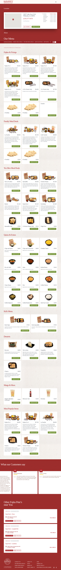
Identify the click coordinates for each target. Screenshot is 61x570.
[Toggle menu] (56, 2)
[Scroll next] (55, 42)
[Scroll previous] (53, 42)
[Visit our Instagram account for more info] (54, 567)
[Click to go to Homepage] (8, 2)
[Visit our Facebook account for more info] (56, 567)
